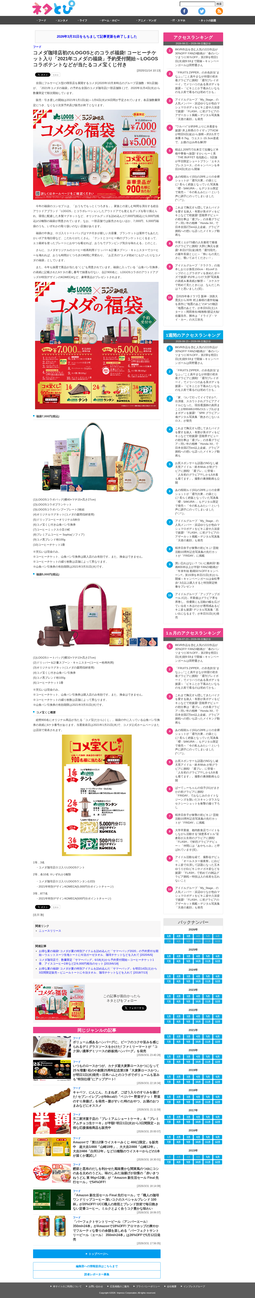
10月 (198, 961)
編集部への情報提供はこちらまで (97, 1266)
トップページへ (96, 1253)
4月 (198, 956)
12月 (217, 961)
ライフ (83, 20)
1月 (169, 936)
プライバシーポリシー (148, 1286)
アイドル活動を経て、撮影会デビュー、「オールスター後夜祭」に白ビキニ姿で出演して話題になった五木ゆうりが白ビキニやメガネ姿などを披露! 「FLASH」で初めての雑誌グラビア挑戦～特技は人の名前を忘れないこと (197, 868)
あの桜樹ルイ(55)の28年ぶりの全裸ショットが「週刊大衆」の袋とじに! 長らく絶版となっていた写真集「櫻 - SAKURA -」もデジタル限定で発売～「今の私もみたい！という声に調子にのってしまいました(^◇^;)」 (197, 188)
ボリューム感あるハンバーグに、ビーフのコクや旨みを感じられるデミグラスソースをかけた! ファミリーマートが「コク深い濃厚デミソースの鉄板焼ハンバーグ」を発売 (116, 1046)
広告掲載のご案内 (119, 1286)
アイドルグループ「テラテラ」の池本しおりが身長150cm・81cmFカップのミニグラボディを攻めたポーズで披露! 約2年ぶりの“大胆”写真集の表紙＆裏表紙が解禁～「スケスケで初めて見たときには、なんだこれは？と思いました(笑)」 (197, 277)
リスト (56, 75)
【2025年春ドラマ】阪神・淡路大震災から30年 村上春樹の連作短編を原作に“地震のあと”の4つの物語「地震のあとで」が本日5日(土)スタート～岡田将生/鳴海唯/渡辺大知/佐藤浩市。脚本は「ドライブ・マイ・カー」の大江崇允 (197, 308)
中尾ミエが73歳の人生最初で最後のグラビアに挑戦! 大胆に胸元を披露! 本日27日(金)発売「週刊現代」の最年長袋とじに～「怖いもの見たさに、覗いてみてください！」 (197, 250)
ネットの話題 (208, 20)
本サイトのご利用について (67, 1286)
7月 (169, 961)
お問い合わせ (96, 1286)
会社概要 (172, 1286)
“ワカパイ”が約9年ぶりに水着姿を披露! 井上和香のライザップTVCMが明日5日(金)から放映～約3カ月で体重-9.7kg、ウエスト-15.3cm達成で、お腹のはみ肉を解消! (197, 134)
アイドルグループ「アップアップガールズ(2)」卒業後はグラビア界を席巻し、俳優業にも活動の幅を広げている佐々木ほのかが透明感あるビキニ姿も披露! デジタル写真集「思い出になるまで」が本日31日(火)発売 (197, 605)
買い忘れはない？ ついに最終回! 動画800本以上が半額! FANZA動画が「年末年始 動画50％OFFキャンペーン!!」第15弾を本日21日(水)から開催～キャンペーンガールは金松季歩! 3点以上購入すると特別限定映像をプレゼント (197, 575)
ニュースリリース (50, 930)
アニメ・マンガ (147, 20)
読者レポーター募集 (96, 1274)
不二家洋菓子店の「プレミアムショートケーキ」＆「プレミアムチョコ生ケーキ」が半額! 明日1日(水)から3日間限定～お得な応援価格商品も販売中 (116, 1123)
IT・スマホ (179, 20)
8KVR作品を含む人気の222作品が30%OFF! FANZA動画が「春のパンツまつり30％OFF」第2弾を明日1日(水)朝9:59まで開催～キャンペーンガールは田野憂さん (197, 57)
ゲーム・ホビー (111, 20)
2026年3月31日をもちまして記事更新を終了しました (97, 36)
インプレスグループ (194, 1286)
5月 (208, 956)
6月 (218, 956)
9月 (188, 961)
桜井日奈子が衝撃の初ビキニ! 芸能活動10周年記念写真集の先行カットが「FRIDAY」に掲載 (197, 551)
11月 (208, 961)
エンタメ (63, 20)
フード (42, 20)
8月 (179, 961)
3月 (188, 936)
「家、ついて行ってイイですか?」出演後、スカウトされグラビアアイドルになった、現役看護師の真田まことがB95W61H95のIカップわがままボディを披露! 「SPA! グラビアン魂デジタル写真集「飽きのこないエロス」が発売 (197, 409)
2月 (179, 936)
